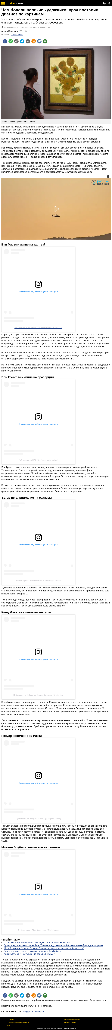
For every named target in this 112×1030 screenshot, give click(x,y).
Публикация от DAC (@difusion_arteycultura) (38, 460)
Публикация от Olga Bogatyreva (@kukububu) (38, 930)
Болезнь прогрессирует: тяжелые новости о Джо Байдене (33, 951)
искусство (34, 27)
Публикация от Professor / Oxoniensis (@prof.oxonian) (38, 327)
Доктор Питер (17, 34)
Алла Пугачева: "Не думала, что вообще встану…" (29, 954)
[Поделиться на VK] (39, 41)
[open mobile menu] (3, 3)
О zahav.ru (10, 1019)
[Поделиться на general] (16, 41)
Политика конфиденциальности (18, 1022)
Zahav (11, 3)
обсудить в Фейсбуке (33, 1011)
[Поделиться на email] (28, 41)
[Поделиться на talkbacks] (45, 41)
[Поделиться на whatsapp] (10, 41)
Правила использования (71, 1019)
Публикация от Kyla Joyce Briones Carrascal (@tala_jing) (38, 695)
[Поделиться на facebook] (5, 41)
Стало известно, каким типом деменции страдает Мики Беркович (37, 942)
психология (45, 27)
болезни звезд (10, 27)
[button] (108, 176)
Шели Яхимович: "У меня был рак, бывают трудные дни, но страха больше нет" (44, 948)
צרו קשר (9, 1025)
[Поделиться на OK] (33, 41)
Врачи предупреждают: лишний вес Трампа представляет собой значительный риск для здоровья (53, 945)
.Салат (19, 3)
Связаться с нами (69, 1022)
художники (23, 27)
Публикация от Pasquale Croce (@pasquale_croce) (38, 819)
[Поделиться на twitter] (22, 41)
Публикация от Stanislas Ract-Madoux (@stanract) (38, 580)
